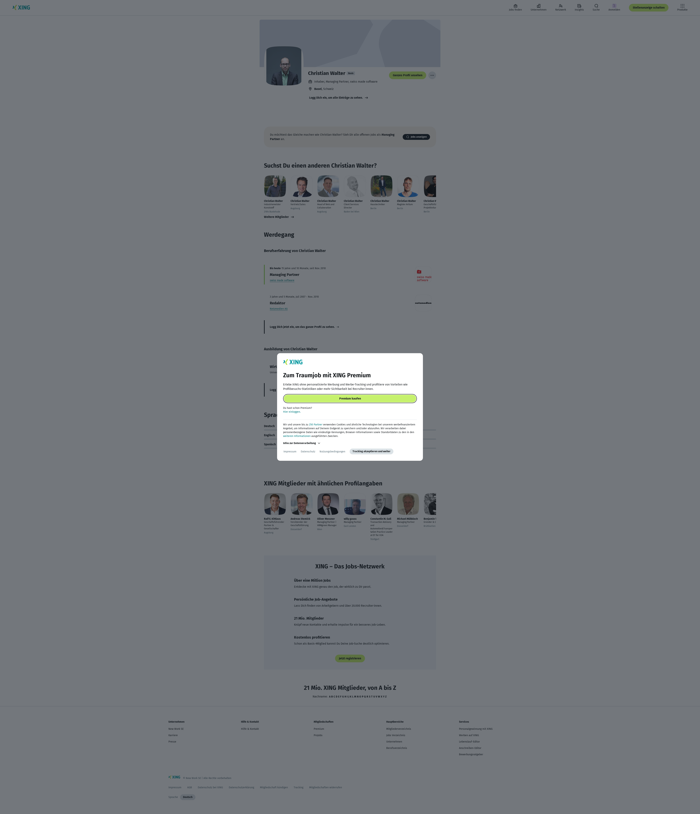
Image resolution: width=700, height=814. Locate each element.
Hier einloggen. (292, 411)
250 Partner (315, 424)
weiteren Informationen (297, 436)
